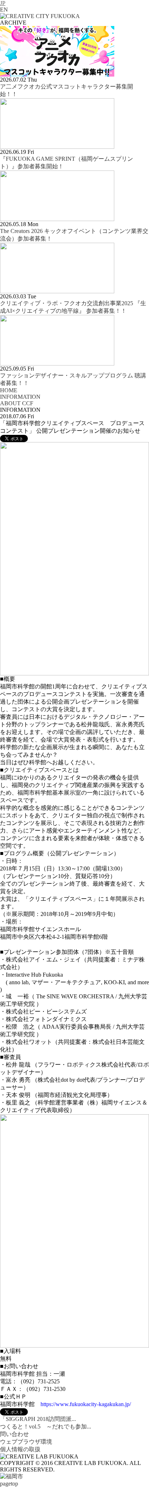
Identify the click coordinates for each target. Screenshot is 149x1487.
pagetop (9, 1483)
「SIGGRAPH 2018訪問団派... (38, 1419)
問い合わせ (14, 1434)
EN (4, 10)
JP (2, 3)
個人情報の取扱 (20, 1449)
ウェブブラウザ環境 (26, 1442)
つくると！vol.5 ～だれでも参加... (45, 1426)
